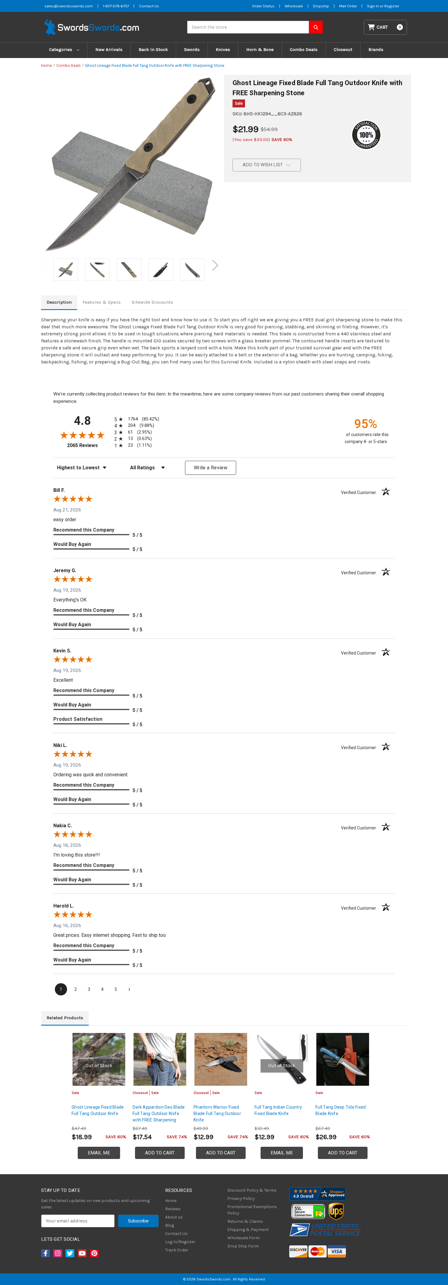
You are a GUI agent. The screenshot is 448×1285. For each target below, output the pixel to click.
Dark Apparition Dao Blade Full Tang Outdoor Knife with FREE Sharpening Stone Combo (159, 1117)
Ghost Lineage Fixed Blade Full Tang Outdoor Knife (98, 1110)
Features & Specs (102, 302)
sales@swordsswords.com (68, 6)
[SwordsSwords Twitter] (69, 1253)
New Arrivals (109, 49)
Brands (375, 49)
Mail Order (348, 6)
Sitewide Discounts (152, 302)
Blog (169, 1225)
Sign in (373, 6)
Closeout (343, 49)
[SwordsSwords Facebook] (45, 1253)
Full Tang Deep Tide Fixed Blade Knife (340, 1110)
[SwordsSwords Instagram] (57, 1253)
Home (170, 1200)
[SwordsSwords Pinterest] (94, 1253)
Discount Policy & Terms (251, 1190)
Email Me (99, 1153)
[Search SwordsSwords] (316, 27)
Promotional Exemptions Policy (252, 1210)
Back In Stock (153, 49)
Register (391, 6)
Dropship (321, 6)
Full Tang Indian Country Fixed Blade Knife (278, 1110)
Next (215, 265)
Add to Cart (160, 1153)
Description (59, 302)
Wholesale (294, 6)
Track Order (176, 1250)
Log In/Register (180, 1241)
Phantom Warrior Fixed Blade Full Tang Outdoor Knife (217, 1113)
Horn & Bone (260, 49)
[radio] (135, 419)
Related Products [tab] (65, 1017)
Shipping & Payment (248, 1229)
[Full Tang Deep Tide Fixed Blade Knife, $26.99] (342, 1059)
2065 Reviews (89, 445)
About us (174, 1217)
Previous (46, 265)
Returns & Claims (245, 1221)
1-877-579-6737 (116, 6)
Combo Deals (304, 49)
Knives (223, 49)
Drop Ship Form (243, 1246)
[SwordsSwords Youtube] (82, 1253)
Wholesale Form (243, 1237)
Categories (61, 49)
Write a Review (210, 468)
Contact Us (149, 6)
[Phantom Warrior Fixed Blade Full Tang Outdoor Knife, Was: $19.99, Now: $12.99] (220, 1059)
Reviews (173, 1208)
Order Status (263, 6)
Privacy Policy (241, 1198)
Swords (192, 49)
